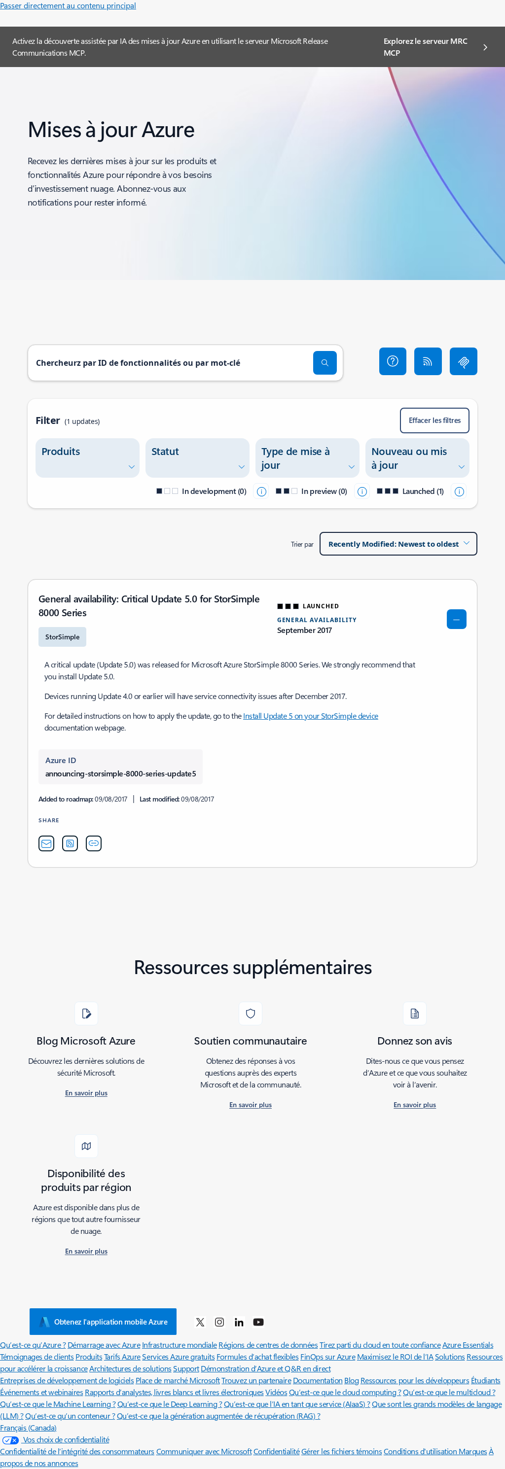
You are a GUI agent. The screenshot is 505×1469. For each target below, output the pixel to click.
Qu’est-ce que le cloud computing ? (345, 1392)
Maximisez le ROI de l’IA (395, 1356)
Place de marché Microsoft (178, 1380)
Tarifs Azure (122, 1356)
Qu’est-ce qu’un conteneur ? (70, 1415)
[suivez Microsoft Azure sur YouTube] (258, 1321)
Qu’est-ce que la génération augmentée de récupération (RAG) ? (219, 1415)
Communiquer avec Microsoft (204, 1451)
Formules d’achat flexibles (257, 1356)
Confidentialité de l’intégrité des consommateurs (77, 1451)
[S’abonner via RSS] (428, 361)
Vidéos (276, 1392)
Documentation (318, 1380)
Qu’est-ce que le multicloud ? (449, 1392)
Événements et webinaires (41, 1392)
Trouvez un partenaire (256, 1380)
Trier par (302, 544)
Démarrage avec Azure (104, 1344)
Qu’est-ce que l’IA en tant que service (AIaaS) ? (297, 1404)
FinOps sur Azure (327, 1356)
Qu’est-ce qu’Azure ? (33, 1344)
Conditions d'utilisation (421, 1451)
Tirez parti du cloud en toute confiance (380, 1344)
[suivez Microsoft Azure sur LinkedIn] (239, 1321)
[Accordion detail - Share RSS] (70, 843)
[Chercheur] (325, 363)
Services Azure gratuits (178, 1356)
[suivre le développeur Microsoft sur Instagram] (219, 1321)
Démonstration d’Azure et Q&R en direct (265, 1368)
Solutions (450, 1356)
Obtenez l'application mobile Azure (111, 1322)
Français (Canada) (28, 1427)
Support (186, 1368)
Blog (351, 1380)
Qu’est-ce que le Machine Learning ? (57, 1404)
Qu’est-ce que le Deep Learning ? (169, 1404)
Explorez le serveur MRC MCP (426, 46)
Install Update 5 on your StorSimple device (310, 715)
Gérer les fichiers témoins (341, 1451)
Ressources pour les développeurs (415, 1380)
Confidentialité (276, 1451)
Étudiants (486, 1380)
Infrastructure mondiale (179, 1344)
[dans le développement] (261, 491)
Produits (88, 1356)
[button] (393, 361)
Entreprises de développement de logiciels (67, 1380)
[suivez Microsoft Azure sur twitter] (200, 1321)
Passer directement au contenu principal (68, 5)
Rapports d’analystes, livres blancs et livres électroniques (174, 1392)
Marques (473, 1451)
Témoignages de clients (36, 1356)
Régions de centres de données (268, 1344)
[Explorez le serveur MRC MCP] (463, 361)
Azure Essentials (467, 1344)
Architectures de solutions (130, 1368)
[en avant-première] (362, 491)
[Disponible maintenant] (458, 491)
